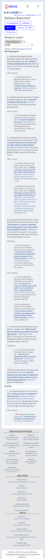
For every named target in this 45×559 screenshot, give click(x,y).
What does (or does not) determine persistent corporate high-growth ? (22, 331)
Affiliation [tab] (26, 23)
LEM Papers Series (29, 122)
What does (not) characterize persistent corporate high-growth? (25, 356)
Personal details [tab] (12, 23)
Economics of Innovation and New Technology (24, 261)
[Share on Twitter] (10, 13)
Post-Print (31, 317)
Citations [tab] (20, 28)
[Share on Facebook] (12, 13)
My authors (32, 15)
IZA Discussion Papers (29, 88)
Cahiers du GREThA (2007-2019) (24, 292)
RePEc (18, 552)
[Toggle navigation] (27, 6)
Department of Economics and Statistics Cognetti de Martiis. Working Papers (24, 176)
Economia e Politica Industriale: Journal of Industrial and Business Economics (21, 398)
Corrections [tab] (10, 32)
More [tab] (30, 28)
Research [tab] (9, 28)
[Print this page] (21, 13)
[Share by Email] (19, 13)
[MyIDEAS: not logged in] (38, 15)
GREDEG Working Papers (16, 147)
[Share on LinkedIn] (17, 13)
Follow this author (21, 15)
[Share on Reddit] (15, 13)
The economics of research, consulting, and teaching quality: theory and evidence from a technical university (22, 227)
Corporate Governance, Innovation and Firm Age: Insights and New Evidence (25, 170)
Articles (28, 49)
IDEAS (10, 552)
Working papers (18, 49)
